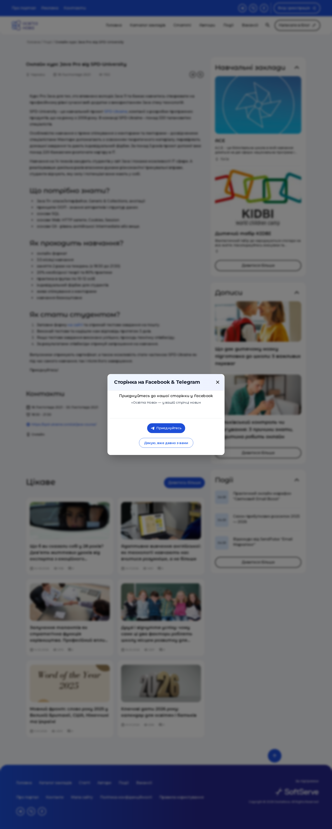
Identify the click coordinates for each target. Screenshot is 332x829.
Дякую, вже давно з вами (166, 443)
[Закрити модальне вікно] (218, 382)
